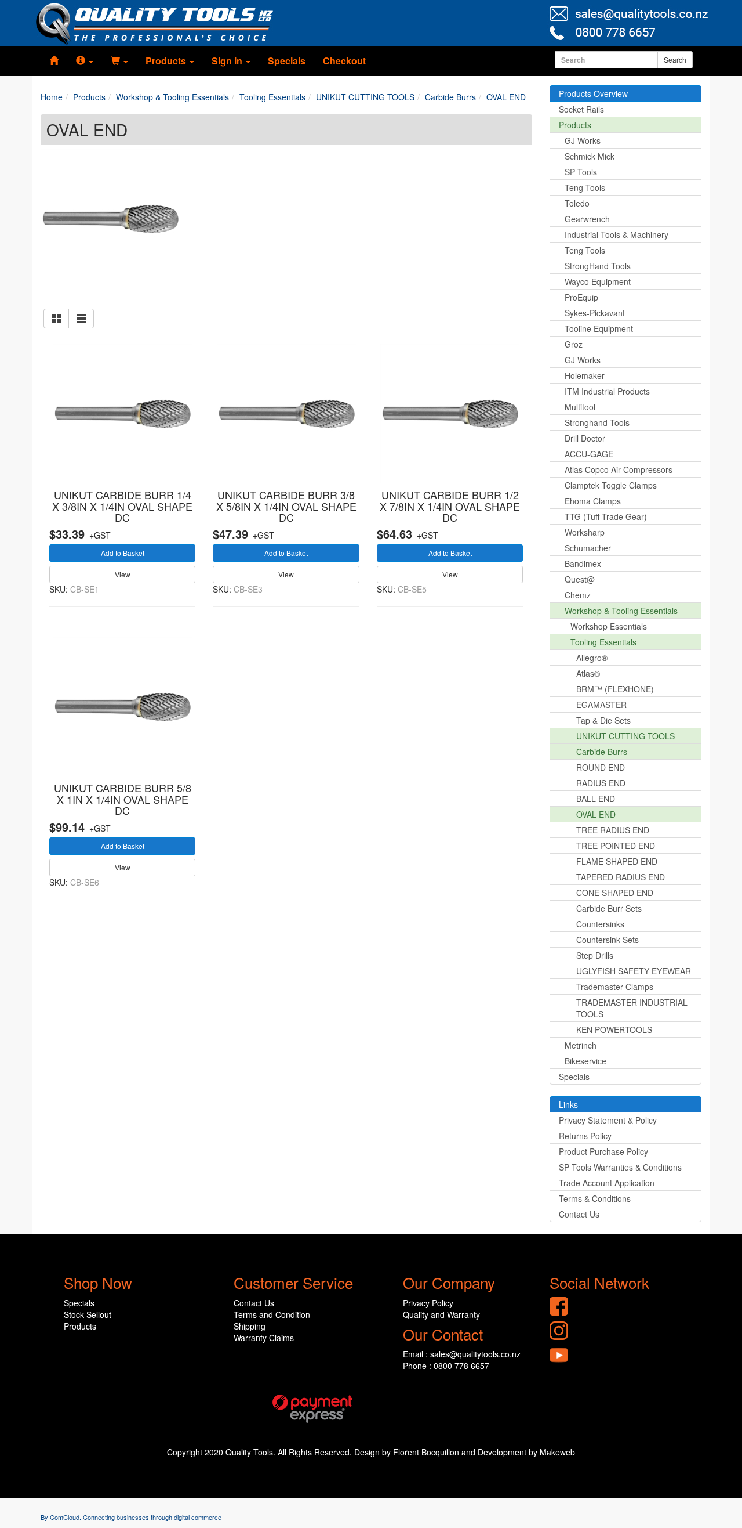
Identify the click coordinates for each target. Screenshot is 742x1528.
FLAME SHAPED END (616, 861)
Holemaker (585, 375)
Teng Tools (585, 187)
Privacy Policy (428, 1303)
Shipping (249, 1326)
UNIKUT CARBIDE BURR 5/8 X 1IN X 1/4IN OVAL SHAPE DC (122, 799)
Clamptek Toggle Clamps (611, 485)
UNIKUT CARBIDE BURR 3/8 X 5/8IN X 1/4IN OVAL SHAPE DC (286, 506)
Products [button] (167, 60)
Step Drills (594, 955)
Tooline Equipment (599, 328)
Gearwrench (587, 219)
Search (675, 59)
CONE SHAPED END (614, 892)
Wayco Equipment (598, 281)
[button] (84, 60)
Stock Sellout (87, 1314)
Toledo (577, 203)
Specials (286, 60)
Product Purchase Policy (603, 1151)
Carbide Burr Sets (609, 908)
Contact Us (579, 1214)
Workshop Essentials (608, 626)
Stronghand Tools (597, 422)
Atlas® (588, 673)
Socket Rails (581, 109)
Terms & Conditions (595, 1198)
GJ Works (583, 140)
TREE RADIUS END (612, 830)
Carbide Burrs (601, 751)
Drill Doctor (585, 438)
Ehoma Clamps (593, 501)
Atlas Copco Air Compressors (618, 469)
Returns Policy (585, 1136)
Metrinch (580, 1045)
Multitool (580, 407)
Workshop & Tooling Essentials (621, 610)
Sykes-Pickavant (595, 313)
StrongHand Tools (598, 266)
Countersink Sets (607, 939)
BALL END (595, 798)
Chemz (578, 595)
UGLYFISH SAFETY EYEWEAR (633, 971)
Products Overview (593, 93)
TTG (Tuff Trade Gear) (606, 516)
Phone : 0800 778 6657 (446, 1365)
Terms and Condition (272, 1314)
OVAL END (596, 814)
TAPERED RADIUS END (620, 877)
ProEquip (581, 297)
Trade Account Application (606, 1183)
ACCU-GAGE (589, 454)
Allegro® (592, 657)
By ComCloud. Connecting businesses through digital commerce (131, 1517)
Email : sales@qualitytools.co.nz (462, 1354)
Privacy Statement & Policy (608, 1120)
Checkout (344, 60)
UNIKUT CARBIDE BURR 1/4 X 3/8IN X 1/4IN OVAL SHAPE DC (122, 506)
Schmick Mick (589, 156)
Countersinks (600, 924)
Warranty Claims (264, 1337)
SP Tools (581, 172)
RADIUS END (600, 783)
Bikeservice (585, 1061)
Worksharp (585, 532)
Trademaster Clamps (614, 986)
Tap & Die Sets (603, 720)
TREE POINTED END (615, 845)
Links (568, 1104)
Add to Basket (122, 553)
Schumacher (588, 548)
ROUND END (600, 767)
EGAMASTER (601, 704)
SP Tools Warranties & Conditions (620, 1167)
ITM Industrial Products (607, 391)
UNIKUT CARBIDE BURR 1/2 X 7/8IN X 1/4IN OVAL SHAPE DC (450, 506)
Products (575, 125)
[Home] (54, 60)
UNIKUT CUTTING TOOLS (625, 736)
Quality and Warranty (441, 1314)
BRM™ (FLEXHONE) (615, 689)
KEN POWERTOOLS (614, 1029)
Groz (574, 344)
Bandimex (583, 563)
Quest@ (580, 579)
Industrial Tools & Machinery (616, 234)
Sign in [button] (228, 60)
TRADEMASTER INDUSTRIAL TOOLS (632, 1008)
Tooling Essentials (603, 642)
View (122, 574)
